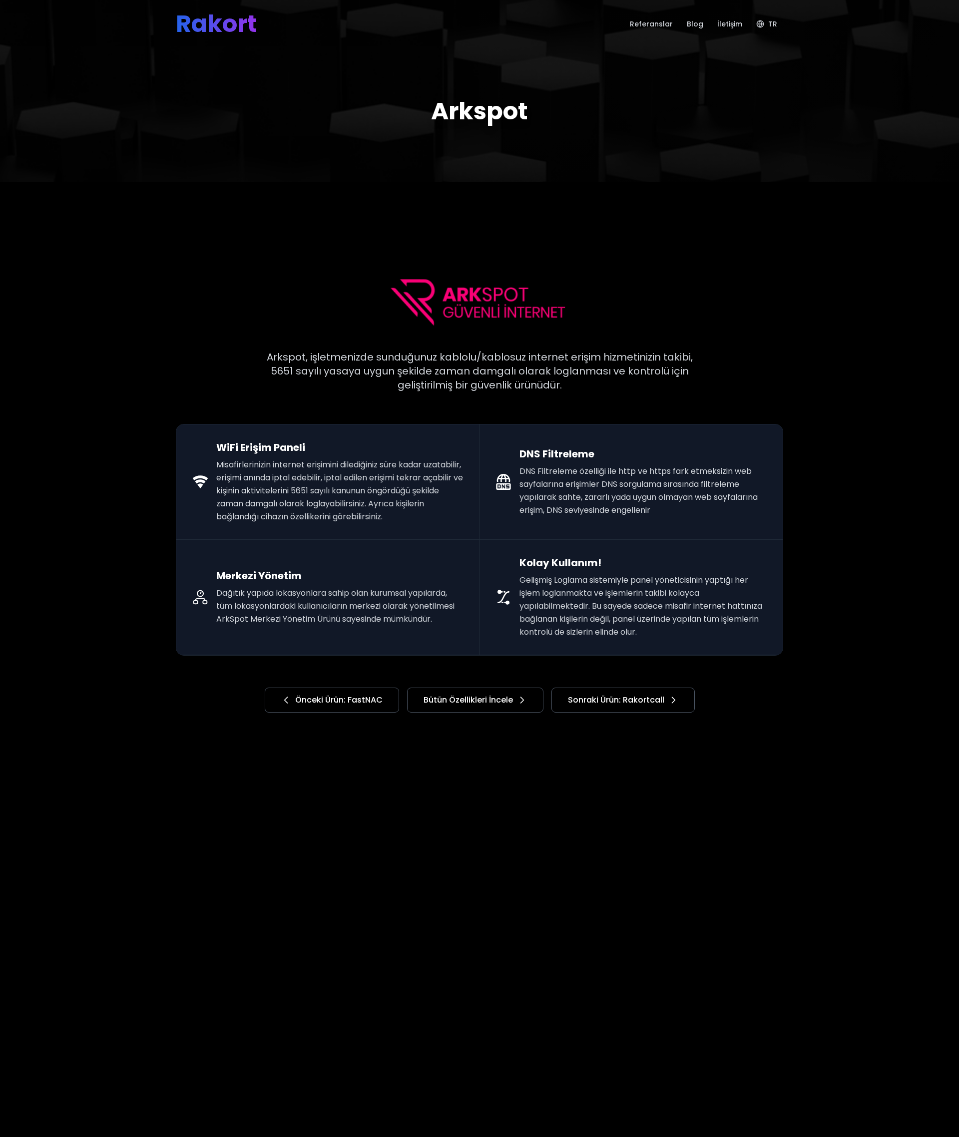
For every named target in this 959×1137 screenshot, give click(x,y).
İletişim (729, 24)
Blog (695, 24)
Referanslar (651, 24)
